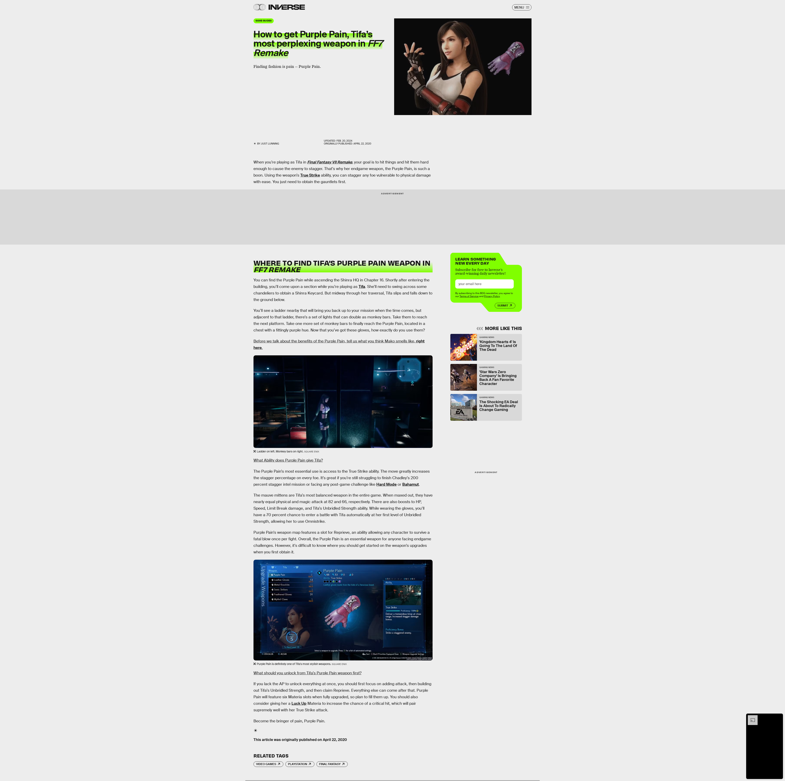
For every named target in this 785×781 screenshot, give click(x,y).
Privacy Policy (492, 296)
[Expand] (750, 717)
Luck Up (299, 703)
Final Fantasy (330, 764)
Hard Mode (386, 484)
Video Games (266, 764)
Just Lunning (270, 143)
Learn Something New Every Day (475, 260)
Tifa (362, 286)
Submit (502, 305)
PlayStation (297, 764)
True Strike (310, 175)
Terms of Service (469, 296)
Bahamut (410, 484)
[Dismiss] (778, 717)
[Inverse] (287, 7)
